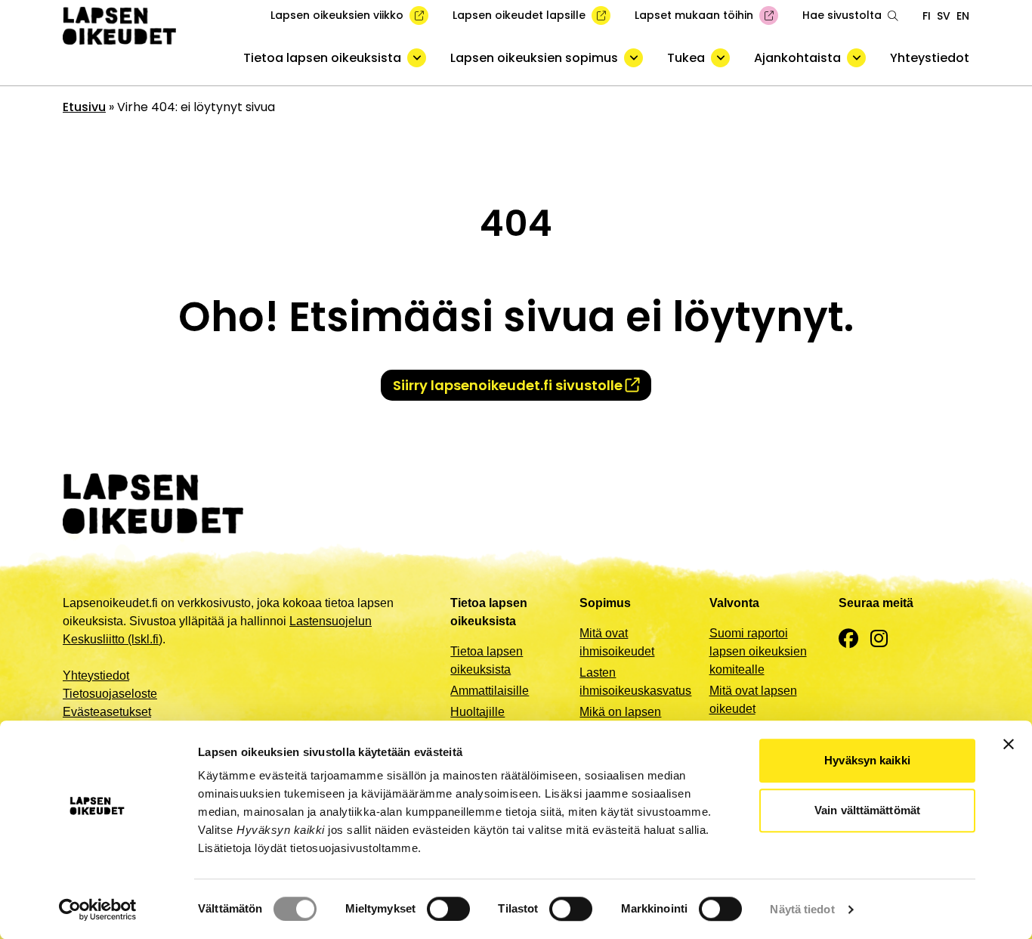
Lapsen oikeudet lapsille (519, 15)
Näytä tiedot (802, 909)
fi (926, 15)
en (962, 15)
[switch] (448, 909)
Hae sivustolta (842, 15)
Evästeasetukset (107, 711)
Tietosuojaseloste (110, 693)
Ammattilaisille (489, 690)
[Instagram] (879, 639)
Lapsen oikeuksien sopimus (534, 58)
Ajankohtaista (797, 58)
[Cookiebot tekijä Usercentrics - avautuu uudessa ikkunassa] (98, 909)
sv (943, 15)
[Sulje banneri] (1008, 744)
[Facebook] (848, 639)
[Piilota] (416, 57)
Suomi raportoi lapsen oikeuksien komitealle (758, 651)
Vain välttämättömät (867, 810)
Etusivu (84, 107)
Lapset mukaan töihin (694, 15)
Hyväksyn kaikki (867, 760)
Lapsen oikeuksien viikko (336, 15)
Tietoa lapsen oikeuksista (322, 58)
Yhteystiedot (929, 58)
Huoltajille (477, 711)
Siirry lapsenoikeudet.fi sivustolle (508, 385)
